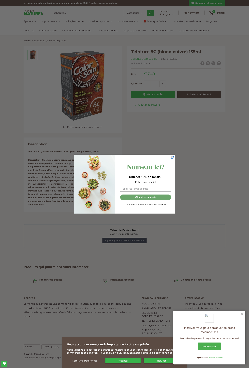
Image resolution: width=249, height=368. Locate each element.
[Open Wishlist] (4, 364)
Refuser (161, 360)
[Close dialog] (172, 157)
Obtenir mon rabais (145, 197)
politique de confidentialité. (157, 352)
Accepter (123, 360)
